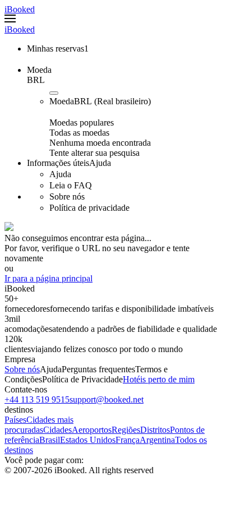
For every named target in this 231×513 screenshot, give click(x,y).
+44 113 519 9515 (37, 399)
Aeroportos (92, 430)
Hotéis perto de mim (159, 379)
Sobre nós (22, 369)
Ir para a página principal (48, 278)
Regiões (126, 430)
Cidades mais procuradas (38, 425)
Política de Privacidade (82, 379)
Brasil (49, 440)
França (128, 440)
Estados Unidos (88, 440)
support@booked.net (107, 399)
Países (15, 419)
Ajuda (51, 369)
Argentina (157, 440)
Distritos (155, 430)
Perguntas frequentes (98, 369)
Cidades (57, 430)
